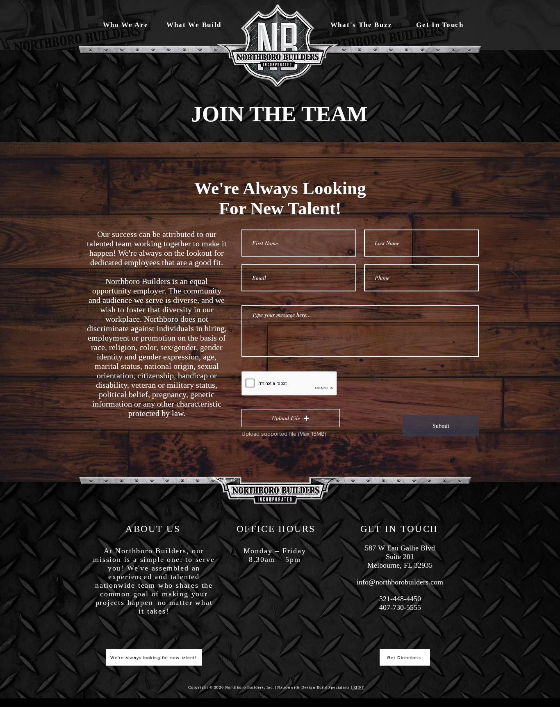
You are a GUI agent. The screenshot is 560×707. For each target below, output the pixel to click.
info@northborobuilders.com (400, 582)
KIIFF (358, 687)
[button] (290, 418)
